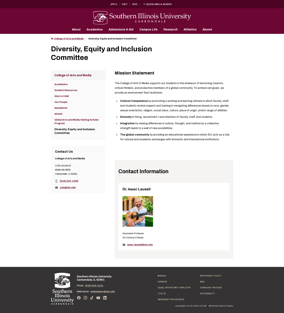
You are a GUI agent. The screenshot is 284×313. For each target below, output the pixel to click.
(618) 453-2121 (94, 285)
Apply (113, 4)
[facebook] (79, 298)
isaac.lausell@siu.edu (140, 244)
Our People (60, 102)
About (76, 29)
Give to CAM (61, 96)
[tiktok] (92, 298)
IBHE (202, 281)
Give (135, 4)
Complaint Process (211, 287)
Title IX (162, 293)
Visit (125, 4)
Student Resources (65, 90)
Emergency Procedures (171, 299)
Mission (162, 275)
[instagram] (85, 298)
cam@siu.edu (68, 187)
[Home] (62, 289)
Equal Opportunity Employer (174, 287)
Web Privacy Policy (210, 275)
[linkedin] (105, 298)
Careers (162, 281)
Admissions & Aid (121, 29)
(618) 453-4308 (69, 181)
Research (170, 29)
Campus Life (148, 29)
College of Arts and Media (69, 38)
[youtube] (98, 298)
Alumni (207, 29)
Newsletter (61, 108)
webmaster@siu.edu (103, 291)
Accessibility (207, 293)
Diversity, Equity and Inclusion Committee (112, 38)
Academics (95, 29)
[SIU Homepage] (142, 18)
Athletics (190, 29)
